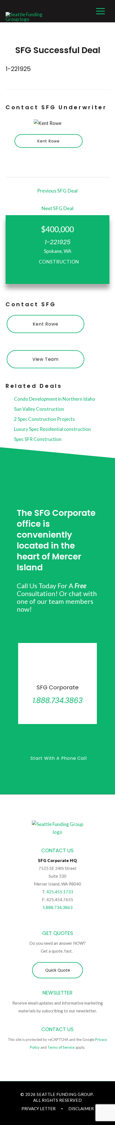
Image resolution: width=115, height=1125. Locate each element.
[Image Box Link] (57, 683)
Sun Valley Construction (38, 409)
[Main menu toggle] (101, 11)
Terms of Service (61, 1047)
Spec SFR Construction (37, 439)
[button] (57, 970)
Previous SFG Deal (57, 191)
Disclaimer (81, 1108)
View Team (45, 359)
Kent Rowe (48, 141)
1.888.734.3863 (57, 907)
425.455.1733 (59, 891)
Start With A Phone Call (58, 758)
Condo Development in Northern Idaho (54, 399)
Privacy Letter (38, 1108)
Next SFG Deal (57, 208)
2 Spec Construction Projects (44, 419)
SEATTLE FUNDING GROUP (64, 1094)
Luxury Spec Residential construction (52, 429)
